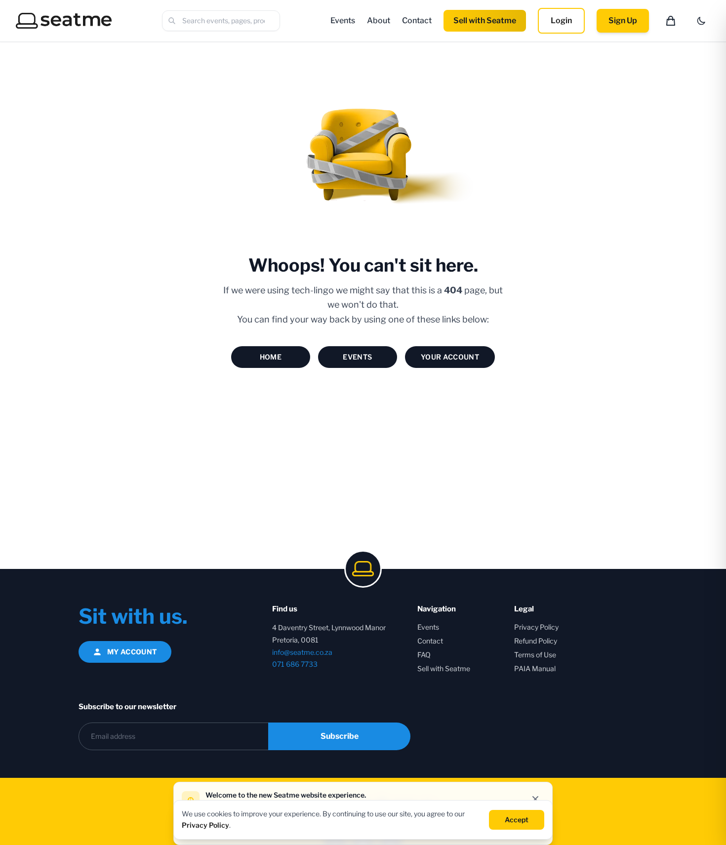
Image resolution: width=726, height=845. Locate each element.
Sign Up (622, 20)
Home (271, 357)
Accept (516, 819)
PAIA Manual (535, 668)
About (378, 20)
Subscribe (340, 736)
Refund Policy (535, 641)
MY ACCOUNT (132, 651)
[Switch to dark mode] (701, 21)
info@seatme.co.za (302, 652)
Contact (417, 20)
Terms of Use (535, 654)
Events (342, 20)
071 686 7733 (295, 664)
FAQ (424, 654)
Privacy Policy (536, 627)
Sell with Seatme (484, 20)
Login (561, 20)
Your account (450, 357)
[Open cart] (671, 21)
